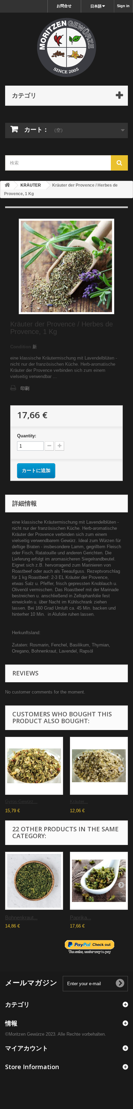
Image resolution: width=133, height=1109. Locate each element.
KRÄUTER (30, 185)
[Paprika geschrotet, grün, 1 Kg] (99, 881)
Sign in (123, 6)
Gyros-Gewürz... (21, 801)
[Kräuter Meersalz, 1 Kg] (99, 766)
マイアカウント (26, 1048)
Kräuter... (79, 801)
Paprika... (80, 917)
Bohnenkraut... (21, 917)
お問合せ (64, 6)
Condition (20, 346)
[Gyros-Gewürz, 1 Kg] (34, 766)
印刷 (24, 388)
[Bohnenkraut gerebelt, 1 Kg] (34, 881)
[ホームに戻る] (7, 185)
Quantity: (26, 435)
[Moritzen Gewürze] (66, 47)
